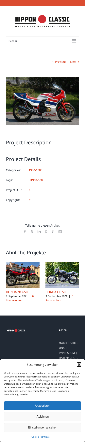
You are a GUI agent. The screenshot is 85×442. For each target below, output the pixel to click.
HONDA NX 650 (17, 292)
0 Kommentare (20, 298)
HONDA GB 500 (56, 292)
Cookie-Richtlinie (40, 436)
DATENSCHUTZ (68, 358)
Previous (60, 62)
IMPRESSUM (67, 353)
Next (73, 62)
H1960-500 (36, 180)
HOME (63, 343)
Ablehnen (43, 416)
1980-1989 (35, 170)
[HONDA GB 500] (62, 264)
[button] (79, 365)
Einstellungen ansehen (42, 427)
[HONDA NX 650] (23, 264)
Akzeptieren (42, 405)
